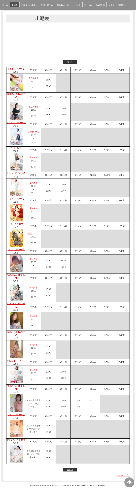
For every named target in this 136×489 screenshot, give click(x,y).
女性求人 (122, 5)
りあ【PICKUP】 (16, 224)
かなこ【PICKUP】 (16, 249)
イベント (77, 5)
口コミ (111, 5)
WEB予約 (100, 5)
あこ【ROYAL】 (16, 148)
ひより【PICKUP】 (16, 414)
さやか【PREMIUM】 (16, 173)
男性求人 (6, 14)
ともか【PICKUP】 (16, 69)
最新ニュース (63, 5)
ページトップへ (123, 475)
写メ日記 (88, 5)
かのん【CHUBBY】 (16, 361)
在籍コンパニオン (29, 5)
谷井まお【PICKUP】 (16, 122)
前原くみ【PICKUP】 (16, 440)
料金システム (47, 5)
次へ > (70, 62)
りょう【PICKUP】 (16, 199)
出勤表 (15, 5)
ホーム (5, 5)
